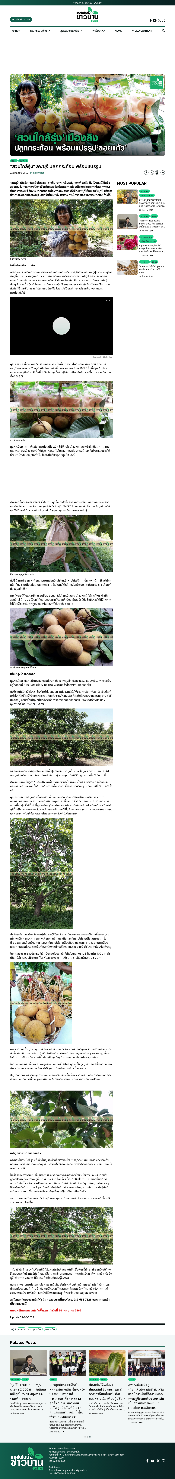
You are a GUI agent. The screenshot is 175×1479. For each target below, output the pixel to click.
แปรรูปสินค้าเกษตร (148, 240)
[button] (85, 1437)
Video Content (142, 31)
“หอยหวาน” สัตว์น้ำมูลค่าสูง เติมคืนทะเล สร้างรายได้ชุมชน (151, 269)
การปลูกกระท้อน (34, 1329)
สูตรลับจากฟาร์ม (69, 31)
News (118, 31)
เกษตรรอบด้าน (38, 31)
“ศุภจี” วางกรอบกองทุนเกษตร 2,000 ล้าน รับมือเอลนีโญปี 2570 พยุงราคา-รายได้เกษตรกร (151, 225)
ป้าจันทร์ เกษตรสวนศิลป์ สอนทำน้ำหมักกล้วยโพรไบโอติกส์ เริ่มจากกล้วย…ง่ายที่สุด (152, 203)
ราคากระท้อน (50, 1329)
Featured (144, 191)
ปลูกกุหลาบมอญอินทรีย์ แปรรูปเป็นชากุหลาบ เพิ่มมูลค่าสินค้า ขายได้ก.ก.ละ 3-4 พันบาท (152, 250)
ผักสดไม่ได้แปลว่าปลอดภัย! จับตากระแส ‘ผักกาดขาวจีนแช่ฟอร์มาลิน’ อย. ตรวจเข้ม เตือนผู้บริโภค (107, 1391)
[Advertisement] (87, 54)
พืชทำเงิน (23, 160)
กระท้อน (21, 1329)
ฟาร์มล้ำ (97, 31)
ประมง (154, 261)
